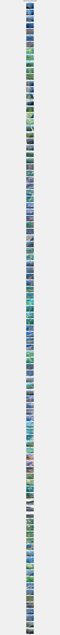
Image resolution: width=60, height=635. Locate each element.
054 (30, 350)
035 (30, 228)
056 (30, 363)
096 (30, 621)
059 (30, 382)
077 (30, 498)
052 (30, 337)
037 (30, 241)
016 (30, 105)
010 (30, 67)
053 (30, 344)
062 (30, 402)
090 (30, 582)
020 (30, 131)
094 (30, 608)
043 (30, 279)
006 (30, 41)
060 (30, 389)
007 (30, 47)
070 (30, 453)
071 (30, 460)
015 (30, 99)
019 (30, 125)
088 (30, 569)
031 (30, 202)
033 (30, 215)
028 (30, 183)
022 (30, 144)
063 (30, 408)
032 (30, 208)
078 (30, 505)
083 (30, 537)
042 (30, 273)
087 (30, 563)
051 (30, 331)
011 (30, 73)
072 (30, 466)
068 (30, 440)
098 (30, 634)
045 (30, 292)
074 (30, 479)
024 (30, 157)
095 (30, 614)
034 (30, 221)
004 (30, 28)
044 (30, 286)
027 (30, 176)
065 (30, 421)
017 (30, 112)
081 (30, 524)
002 (30, 15)
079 (30, 511)
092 (30, 595)
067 (30, 434)
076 (30, 492)
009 (30, 60)
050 (30, 324)
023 (30, 150)
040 (30, 260)
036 (30, 234)
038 (30, 247)
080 (30, 518)
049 (30, 318)
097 (30, 627)
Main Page (30, 2)
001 (30, 9)
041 (30, 266)
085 (30, 550)
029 (30, 189)
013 (30, 86)
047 (30, 305)
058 (30, 376)
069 (30, 447)
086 (30, 556)
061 (30, 395)
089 (30, 576)
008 (30, 54)
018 (30, 118)
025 (30, 163)
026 (30, 170)
